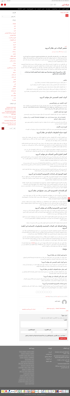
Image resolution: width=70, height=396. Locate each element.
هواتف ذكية (48, 8)
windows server (31, 371)
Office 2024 (21, 363)
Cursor (32, 355)
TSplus (29, 367)
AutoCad (28, 351)
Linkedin (21, 357)
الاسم (65, 329)
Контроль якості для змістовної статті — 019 (10, 108)
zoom (26, 371)
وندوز (15, 97)
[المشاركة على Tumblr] (37, 292)
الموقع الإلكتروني (31, 329)
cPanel (14, 23)
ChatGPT (32, 353)
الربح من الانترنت (12, 37)
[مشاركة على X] (48, 292)
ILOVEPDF (21, 355)
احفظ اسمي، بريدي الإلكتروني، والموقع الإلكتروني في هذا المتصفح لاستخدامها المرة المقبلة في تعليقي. (45, 335)
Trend (33, 367)
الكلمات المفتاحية (23, 375)
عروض (14, 72)
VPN (33, 369)
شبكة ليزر (65, 5)
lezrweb (33, 242)
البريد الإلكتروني (47, 329)
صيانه (15, 70)
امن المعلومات (13, 39)
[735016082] (3, 9)
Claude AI (27, 353)
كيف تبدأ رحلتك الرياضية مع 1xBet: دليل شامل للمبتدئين (9, 123)
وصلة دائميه (48, 296)
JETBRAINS (31, 357)
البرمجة (50, 352)
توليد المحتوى (31, 383)
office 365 (25, 363)
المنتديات (39, 8)
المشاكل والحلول (48, 356)
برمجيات (14, 51)
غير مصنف (13, 74)
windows (29, 369)
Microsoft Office (28, 359)
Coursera (23, 353)
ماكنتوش (14, 88)
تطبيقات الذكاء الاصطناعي (23, 381)
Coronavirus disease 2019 (10, 120)
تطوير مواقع (13, 56)
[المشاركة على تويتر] (46, 292)
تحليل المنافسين (22, 379)
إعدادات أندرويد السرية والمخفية (28, 309)
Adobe (32, 351)
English (20, 8)
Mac (33, 359)
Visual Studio (21, 367)
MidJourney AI (31, 363)
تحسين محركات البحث (30, 379)
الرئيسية (67, 8)
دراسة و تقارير (13, 60)
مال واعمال (13, 90)
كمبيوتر (14, 81)
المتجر (63, 8)
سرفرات (14, 65)
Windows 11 (24, 369)
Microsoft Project (31, 361)
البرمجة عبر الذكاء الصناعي (10, 33)
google (26, 355)
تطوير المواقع (49, 361)
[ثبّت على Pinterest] (41, 292)
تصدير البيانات (31, 381)
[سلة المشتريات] (2, 5)
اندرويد (66, 46)
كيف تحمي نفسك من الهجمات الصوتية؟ (9, 117)
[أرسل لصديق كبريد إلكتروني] (44, 292)
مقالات (14, 93)
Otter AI (32, 365)
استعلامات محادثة (31, 375)
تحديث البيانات (22, 377)
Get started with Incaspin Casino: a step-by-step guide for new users (9, 113)
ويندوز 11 (14, 100)
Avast (21, 351)
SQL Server (23, 365)
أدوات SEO (22, 371)
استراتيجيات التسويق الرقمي (29, 373)
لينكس (14, 86)
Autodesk (24, 351)
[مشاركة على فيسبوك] (50, 292)
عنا (35, 8)
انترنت (43, 8)
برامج (15, 49)
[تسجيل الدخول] (5, 5)
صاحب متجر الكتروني (11, 67)
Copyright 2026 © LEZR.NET (30, 394)
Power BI (28, 365)
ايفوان (14, 46)
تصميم (14, 53)
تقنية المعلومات (54, 8)
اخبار (59, 8)
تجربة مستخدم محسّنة (30, 377)
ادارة (15, 30)
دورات (14, 63)
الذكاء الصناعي (13, 35)
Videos (25, 367)
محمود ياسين (54, 51)
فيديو (15, 79)
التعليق (65, 319)
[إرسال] (11, 5)
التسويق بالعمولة (30, 8)
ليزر (15, 83)
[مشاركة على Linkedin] (39, 292)
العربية (4, 0)
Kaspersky (26, 357)
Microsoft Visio (24, 361)
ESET (29, 355)
